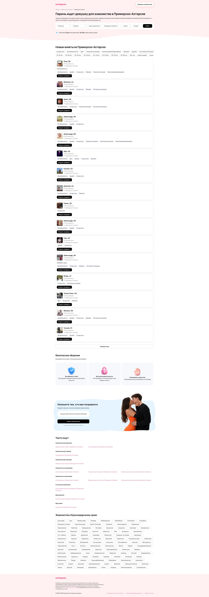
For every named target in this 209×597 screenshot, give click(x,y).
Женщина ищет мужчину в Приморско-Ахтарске (136, 480)
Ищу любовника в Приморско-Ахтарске (100, 447)
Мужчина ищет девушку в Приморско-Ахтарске (70, 499)
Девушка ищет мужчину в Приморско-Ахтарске (103, 480)
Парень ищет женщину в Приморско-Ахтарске (102, 472)
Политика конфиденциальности (134, 593)
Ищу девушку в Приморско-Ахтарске (67, 455)
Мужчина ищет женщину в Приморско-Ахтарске (136, 472)
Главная (58, 9)
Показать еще (104, 346)
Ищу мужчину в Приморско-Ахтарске (67, 480)
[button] (60, 51)
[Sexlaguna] (61, 4)
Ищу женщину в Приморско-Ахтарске (67, 472)
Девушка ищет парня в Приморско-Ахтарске (69, 447)
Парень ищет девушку (67, 9)
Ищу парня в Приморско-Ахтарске (66, 507)
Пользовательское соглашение (115, 593)
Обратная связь (149, 593)
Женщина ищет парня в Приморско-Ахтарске (70, 463)
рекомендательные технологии (69, 587)
